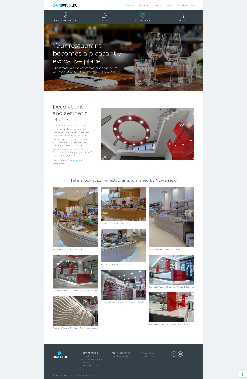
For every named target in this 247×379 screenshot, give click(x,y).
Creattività (89, 375)
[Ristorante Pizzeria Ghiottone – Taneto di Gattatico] (75, 271)
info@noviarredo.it (125, 356)
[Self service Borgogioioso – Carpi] (75, 217)
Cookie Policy (148, 356)
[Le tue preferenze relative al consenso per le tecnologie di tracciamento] (242, 374)
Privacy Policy (148, 353)
